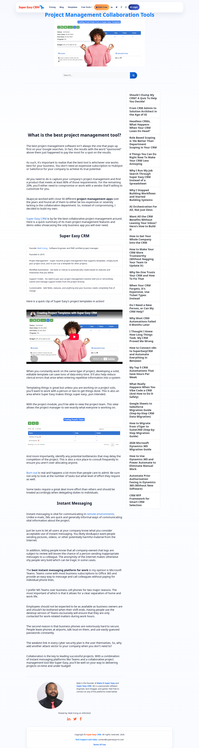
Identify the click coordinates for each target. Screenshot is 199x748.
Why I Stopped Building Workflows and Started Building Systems (142, 195)
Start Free (102, 7)
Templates (72, 7)
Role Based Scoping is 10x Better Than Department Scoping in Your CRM (143, 142)
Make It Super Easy (106, 683)
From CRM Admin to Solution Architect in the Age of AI (143, 111)
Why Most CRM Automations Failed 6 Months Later (142, 321)
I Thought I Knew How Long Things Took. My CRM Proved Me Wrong (141, 336)
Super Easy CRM (36, 218)
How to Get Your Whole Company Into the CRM (140, 239)
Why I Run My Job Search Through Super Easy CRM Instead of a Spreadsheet (141, 177)
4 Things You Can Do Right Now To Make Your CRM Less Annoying (142, 159)
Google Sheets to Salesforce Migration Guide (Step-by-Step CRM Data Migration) (141, 410)
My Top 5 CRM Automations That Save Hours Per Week (141, 372)
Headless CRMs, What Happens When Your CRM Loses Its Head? (140, 126)
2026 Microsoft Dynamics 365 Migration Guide (140, 446)
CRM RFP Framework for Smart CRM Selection (139, 500)
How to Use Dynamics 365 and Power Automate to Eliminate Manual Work (142, 462)
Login (135, 7)
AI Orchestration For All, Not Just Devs (143, 208)
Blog (62, 7)
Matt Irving (42, 248)
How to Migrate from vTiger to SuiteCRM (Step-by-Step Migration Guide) (142, 429)
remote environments (100, 514)
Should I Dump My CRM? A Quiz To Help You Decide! (143, 98)
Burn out (31, 473)
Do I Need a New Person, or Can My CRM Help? (141, 308)
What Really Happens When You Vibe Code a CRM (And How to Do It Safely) (142, 390)
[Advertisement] (74, 111)
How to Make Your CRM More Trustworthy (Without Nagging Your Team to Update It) (141, 257)
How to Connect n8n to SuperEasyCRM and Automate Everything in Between (142, 354)
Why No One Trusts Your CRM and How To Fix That (142, 275)
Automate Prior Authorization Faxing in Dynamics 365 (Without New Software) (142, 482)
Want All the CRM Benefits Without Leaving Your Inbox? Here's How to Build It (143, 223)
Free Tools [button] (86, 7)
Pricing (52, 7)
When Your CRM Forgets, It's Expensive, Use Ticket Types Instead (140, 292)
